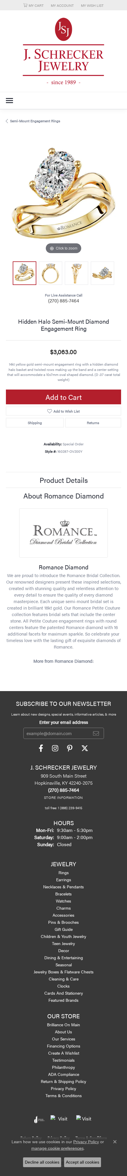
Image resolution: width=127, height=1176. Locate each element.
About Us (63, 1032)
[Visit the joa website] (39, 1119)
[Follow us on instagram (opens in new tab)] (55, 748)
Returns (93, 422)
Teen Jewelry (63, 943)
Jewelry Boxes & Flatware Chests (64, 972)
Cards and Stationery (63, 993)
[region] (63, 197)
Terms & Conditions (63, 1095)
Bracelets (63, 894)
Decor (63, 950)
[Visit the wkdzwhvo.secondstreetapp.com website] (84, 1119)
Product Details (64, 480)
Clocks (63, 986)
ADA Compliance (63, 1074)
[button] (33, 5)
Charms (63, 908)
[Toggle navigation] (9, 100)
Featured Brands (63, 1000)
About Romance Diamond (63, 496)
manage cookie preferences (57, 1148)
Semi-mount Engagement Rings (35, 120)
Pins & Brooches (63, 922)
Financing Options (63, 1046)
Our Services (63, 1039)
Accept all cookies (82, 1162)
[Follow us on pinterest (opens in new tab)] (69, 748)
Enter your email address (63, 722)
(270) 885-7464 (63, 300)
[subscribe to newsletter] (96, 733)
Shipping (35, 422)
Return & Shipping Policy (63, 1081)
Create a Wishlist (63, 1053)
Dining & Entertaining (63, 957)
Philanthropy (63, 1067)
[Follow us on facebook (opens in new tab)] (41, 748)
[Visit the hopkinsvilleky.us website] (60, 1119)
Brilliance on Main (63, 1024)
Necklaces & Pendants (63, 887)
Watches (63, 901)
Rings (63, 872)
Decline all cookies (42, 1162)
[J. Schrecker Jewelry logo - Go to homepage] (63, 51)
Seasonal (64, 964)
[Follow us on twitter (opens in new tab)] (84, 748)
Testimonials (63, 1060)
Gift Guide (64, 929)
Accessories (63, 915)
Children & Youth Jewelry (63, 936)
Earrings (63, 879)
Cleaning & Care (64, 979)
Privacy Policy (63, 1088)
